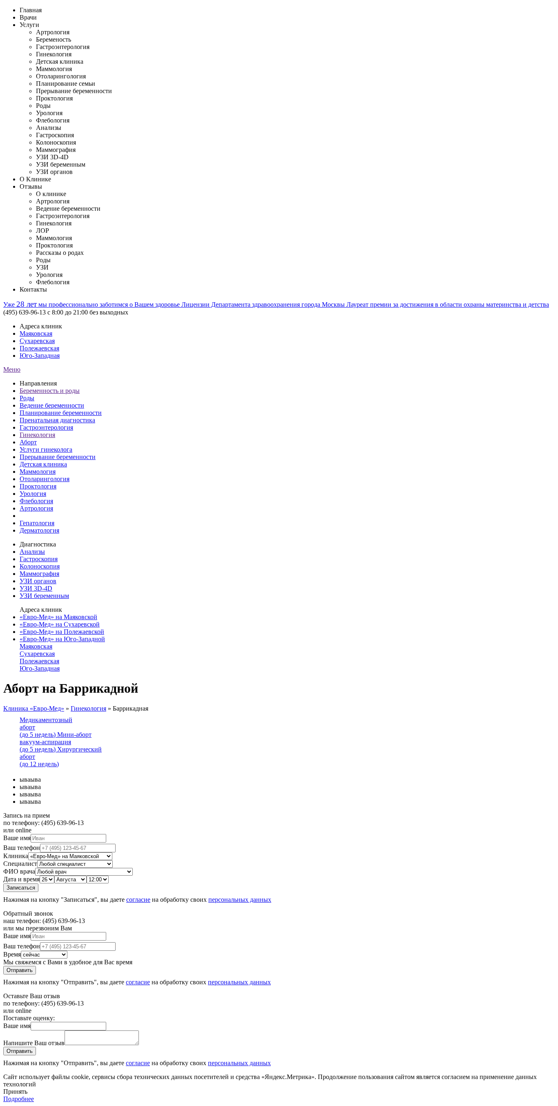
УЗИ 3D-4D (36, 588)
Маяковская (36, 333)
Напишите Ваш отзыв (34, 1042)
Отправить (20, 970)
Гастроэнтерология (46, 427)
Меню (11, 369)
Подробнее (18, 1098)
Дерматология (39, 530)
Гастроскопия (39, 558)
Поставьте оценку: (29, 1018)
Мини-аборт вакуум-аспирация (56, 742)
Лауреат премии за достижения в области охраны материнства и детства (447, 304)
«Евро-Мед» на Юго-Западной (62, 639)
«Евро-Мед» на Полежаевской (62, 631)
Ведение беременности (52, 405)
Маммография (39, 573)
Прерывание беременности (58, 456)
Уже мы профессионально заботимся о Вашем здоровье (92, 304)
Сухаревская (37, 340)
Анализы (32, 551)
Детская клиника (43, 464)
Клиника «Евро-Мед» (33, 708)
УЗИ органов (38, 581)
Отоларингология (44, 478)
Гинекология (37, 434)
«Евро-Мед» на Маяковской (58, 616)
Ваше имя (17, 837)
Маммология (38, 471)
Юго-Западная (40, 355)
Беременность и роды (50, 390)
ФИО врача (19, 871)
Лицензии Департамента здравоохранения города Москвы (263, 304)
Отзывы (31, 186)
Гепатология (37, 523)
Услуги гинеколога (46, 449)
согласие (138, 899)
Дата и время (21, 879)
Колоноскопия (40, 566)
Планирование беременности (61, 412)
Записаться (21, 888)
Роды (27, 398)
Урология (33, 493)
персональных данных (239, 899)
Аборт (28, 442)
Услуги (29, 24)
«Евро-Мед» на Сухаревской (60, 624)
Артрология (36, 508)
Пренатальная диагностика (57, 420)
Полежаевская (39, 348)
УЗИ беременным (44, 595)
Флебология (36, 500)
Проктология (38, 486)
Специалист (20, 863)
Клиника (15, 855)
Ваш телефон (21, 847)
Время (12, 954)
